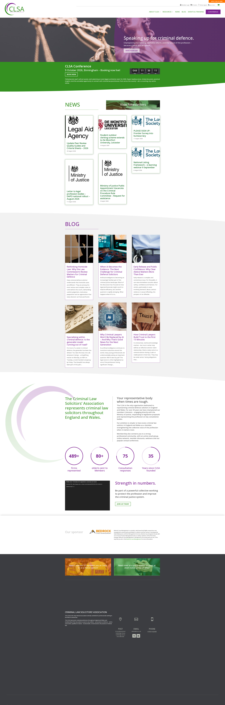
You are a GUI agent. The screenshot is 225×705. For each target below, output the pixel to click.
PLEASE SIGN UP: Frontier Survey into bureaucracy (143, 133)
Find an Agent (203, 5)
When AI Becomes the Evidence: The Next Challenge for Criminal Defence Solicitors (111, 270)
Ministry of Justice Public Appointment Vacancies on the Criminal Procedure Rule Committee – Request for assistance (112, 192)
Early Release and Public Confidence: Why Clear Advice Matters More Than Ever (145, 270)
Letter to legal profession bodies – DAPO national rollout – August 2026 (78, 195)
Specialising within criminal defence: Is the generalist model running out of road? (78, 341)
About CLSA (154, 12)
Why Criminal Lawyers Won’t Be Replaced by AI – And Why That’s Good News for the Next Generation (112, 339)
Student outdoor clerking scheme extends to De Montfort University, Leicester (112, 139)
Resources (167, 12)
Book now (71, 74)
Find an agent (137, 572)
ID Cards (194, 5)
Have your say (132, 51)
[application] (87, 495)
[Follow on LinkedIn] (138, 636)
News (177, 12)
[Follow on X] (134, 636)
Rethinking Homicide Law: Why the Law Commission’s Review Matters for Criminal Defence (77, 271)
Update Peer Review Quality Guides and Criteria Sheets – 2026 (77, 146)
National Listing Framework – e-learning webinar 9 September (145, 165)
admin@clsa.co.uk (136, 631)
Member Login (185, 5)
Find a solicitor (88, 572)
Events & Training (196, 12)
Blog (184, 12)
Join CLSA (212, 5)
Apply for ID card (217, 1)
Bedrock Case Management (133, 539)
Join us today (123, 504)
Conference (213, 12)
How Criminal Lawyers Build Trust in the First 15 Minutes (144, 337)
